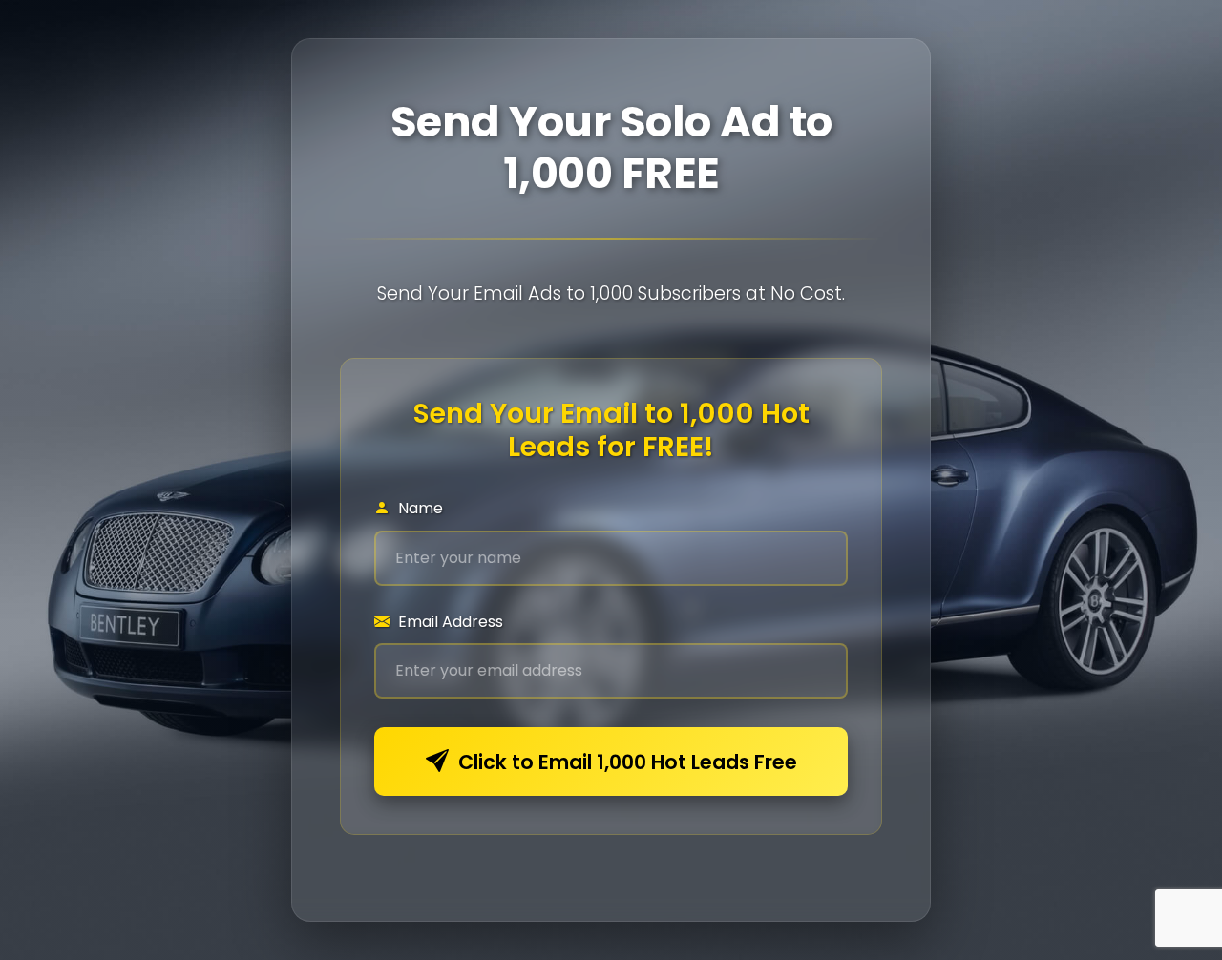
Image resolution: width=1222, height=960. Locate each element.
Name (418, 508)
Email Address (448, 622)
